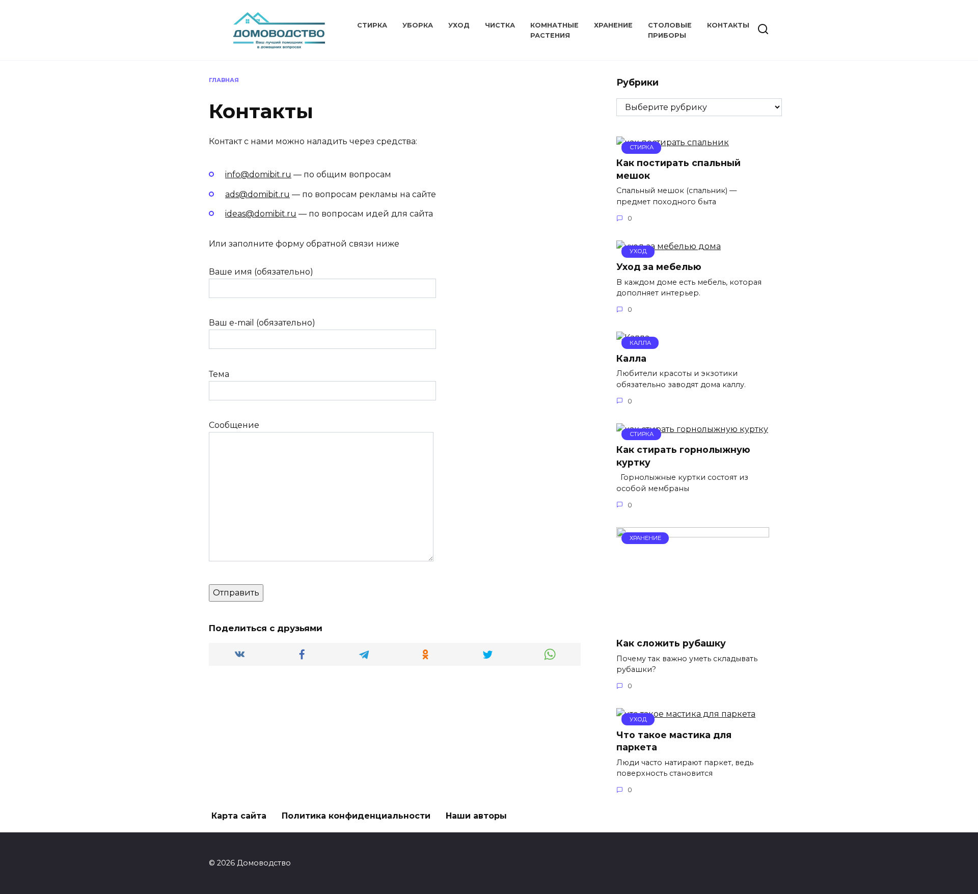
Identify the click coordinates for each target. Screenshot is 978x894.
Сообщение (234, 425)
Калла (631, 358)
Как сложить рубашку (671, 643)
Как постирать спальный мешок (678, 169)
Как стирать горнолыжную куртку (683, 456)
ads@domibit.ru (257, 194)
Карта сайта (238, 816)
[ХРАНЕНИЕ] (692, 623)
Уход (459, 25)
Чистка (500, 25)
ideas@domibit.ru (260, 214)
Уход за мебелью (658, 266)
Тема (219, 374)
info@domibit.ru (258, 174)
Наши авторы (476, 816)
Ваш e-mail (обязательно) (262, 323)
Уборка (417, 25)
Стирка (372, 25)
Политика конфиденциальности (356, 816)
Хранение (613, 25)
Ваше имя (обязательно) (261, 272)
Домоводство (269, 21)
